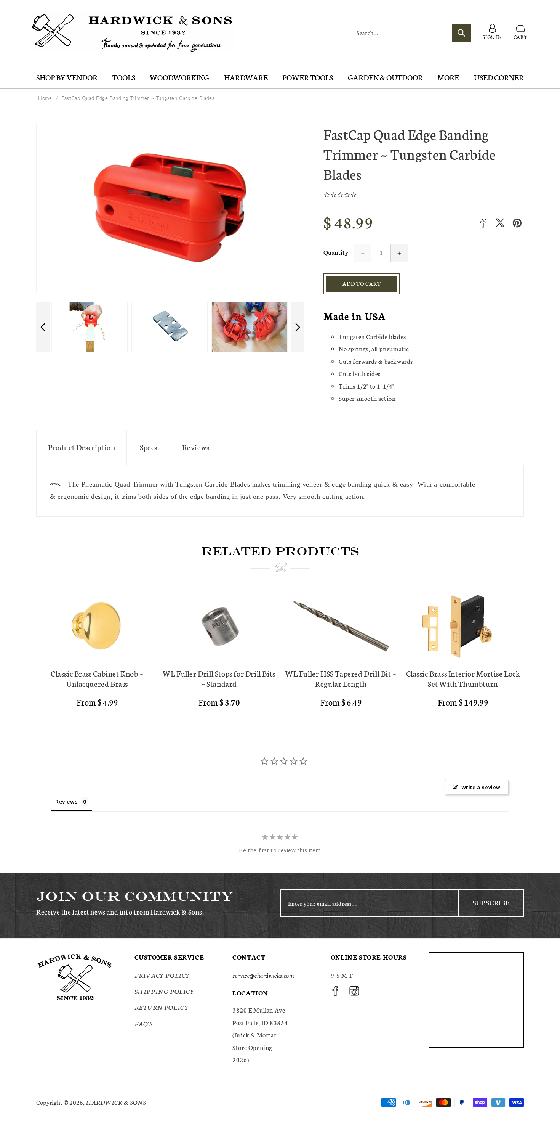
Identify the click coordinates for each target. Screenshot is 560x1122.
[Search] (461, 33)
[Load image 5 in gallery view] (169, 327)
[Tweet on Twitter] (500, 223)
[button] (521, 33)
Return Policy (161, 1007)
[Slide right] (297, 327)
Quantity (335, 252)
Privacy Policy (162, 975)
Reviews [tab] (66, 801)
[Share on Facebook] (483, 223)
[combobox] (410, 33)
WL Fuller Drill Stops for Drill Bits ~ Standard (219, 678)
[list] (280, 652)
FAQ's (143, 1023)
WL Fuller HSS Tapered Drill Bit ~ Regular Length (341, 678)
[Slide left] (43, 327)
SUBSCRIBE (491, 903)
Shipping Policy (164, 991)
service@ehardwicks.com (263, 975)
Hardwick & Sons (116, 1102)
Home (45, 98)
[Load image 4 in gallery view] (89, 327)
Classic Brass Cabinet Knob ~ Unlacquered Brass (97, 678)
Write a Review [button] (481, 787)
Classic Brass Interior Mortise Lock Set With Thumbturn (463, 678)
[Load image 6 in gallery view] (249, 327)
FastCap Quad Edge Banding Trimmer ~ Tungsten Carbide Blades (138, 98)
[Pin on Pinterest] (517, 223)
